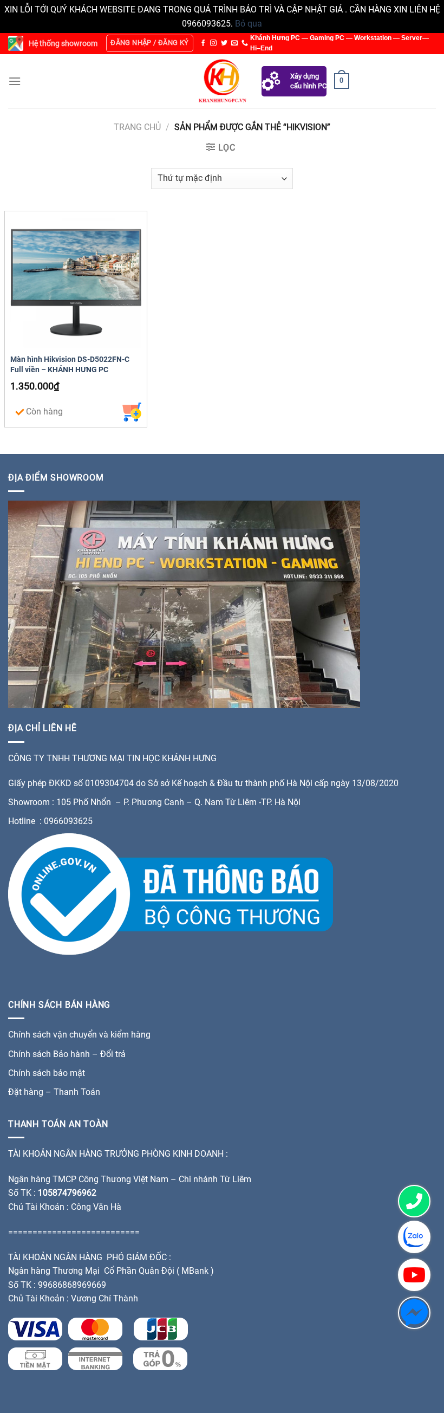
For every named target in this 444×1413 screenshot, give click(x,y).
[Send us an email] (234, 43)
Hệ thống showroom (63, 43)
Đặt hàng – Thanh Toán (54, 1092)
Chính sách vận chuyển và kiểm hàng (79, 1034)
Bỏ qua (248, 23)
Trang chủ (137, 127)
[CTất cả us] (244, 43)
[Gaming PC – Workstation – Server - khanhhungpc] (222, 81)
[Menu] (14, 81)
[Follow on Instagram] (213, 43)
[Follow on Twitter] (224, 43)
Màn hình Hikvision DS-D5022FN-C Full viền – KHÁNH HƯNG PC (69, 364)
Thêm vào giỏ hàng (131, 412)
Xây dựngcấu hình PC (308, 81)
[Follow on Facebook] (203, 43)
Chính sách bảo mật (47, 1073)
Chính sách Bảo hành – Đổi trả (67, 1054)
